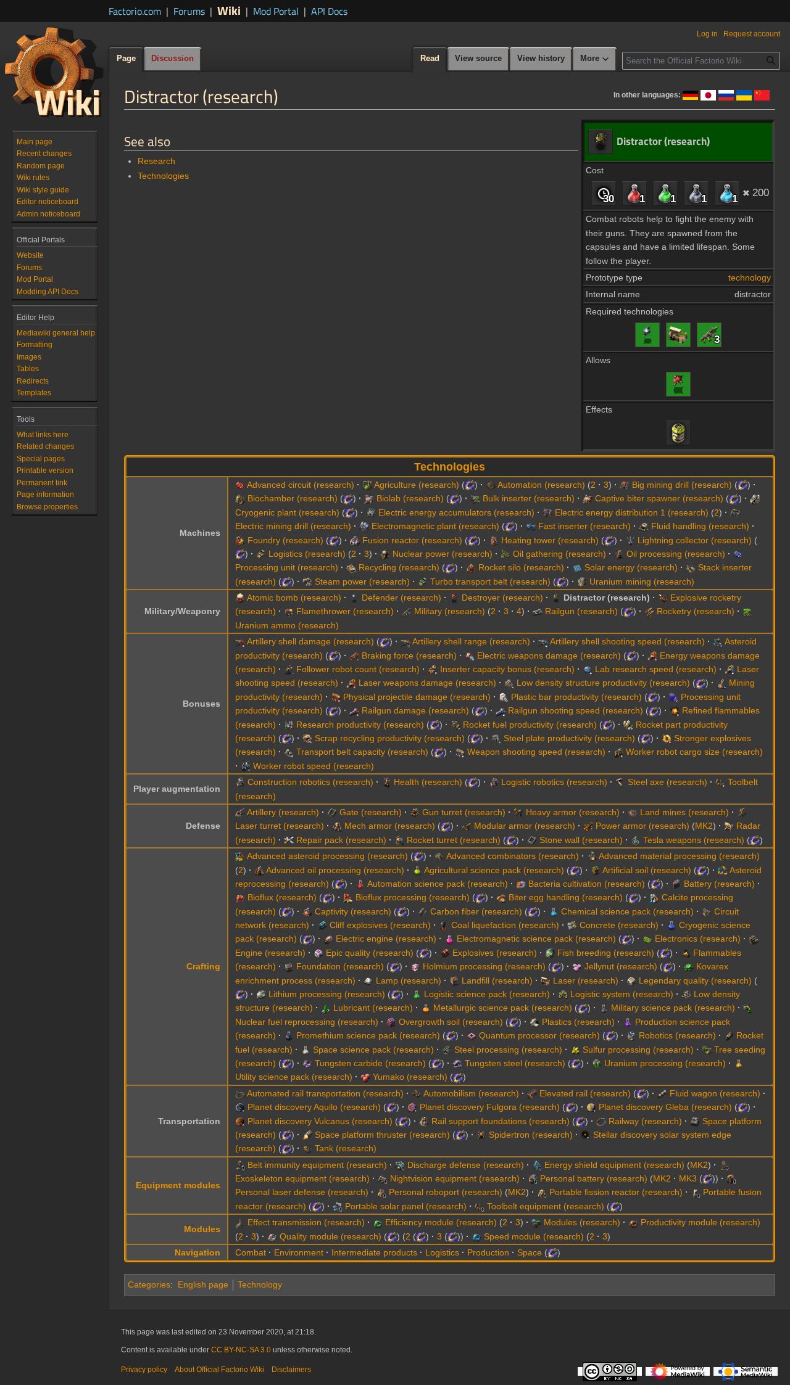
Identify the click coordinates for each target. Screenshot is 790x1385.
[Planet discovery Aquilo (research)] (240, 1107)
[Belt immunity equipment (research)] (240, 1165)
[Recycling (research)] (351, 567)
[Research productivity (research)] (289, 724)
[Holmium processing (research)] (415, 966)
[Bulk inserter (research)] (475, 498)
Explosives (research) (494, 953)
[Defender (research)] (647, 334)
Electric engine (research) (386, 938)
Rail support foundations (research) (500, 1121)
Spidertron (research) (531, 1135)
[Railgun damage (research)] (354, 710)
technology (749, 277)
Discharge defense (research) (465, 1165)
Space (529, 1252)
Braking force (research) (409, 655)
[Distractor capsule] (678, 432)
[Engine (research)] (754, 938)
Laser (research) (585, 980)
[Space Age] (470, 485)
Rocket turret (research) (454, 840)
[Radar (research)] (729, 826)
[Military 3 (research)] (709, 334)
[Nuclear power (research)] (385, 554)
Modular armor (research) (524, 826)
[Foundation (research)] (289, 966)
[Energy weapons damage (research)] (652, 655)
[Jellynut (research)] (577, 966)
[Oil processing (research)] (619, 554)
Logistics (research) (307, 554)
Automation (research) (541, 485)
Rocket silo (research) (521, 567)
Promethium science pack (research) (368, 1035)
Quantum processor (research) (539, 1035)
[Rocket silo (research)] (471, 567)
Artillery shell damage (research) (310, 641)
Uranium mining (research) (641, 581)
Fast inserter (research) (584, 526)
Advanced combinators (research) (512, 856)
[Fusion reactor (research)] (355, 540)
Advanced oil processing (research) (335, 870)
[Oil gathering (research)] (505, 554)
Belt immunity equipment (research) (317, 1165)
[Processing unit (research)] (738, 554)
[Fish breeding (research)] (550, 953)
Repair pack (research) (341, 840)
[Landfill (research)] (454, 980)
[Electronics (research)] (647, 938)
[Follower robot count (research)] (289, 669)
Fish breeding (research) (605, 953)
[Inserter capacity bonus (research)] (433, 669)
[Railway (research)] (601, 1121)
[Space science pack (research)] (305, 1049)
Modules (202, 1229)
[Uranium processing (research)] (597, 1063)
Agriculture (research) (416, 485)
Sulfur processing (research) (638, 1049)
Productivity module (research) (700, 1222)
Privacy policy (144, 1369)
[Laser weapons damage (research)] (351, 683)
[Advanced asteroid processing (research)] (240, 856)
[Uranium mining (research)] (582, 581)
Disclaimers (291, 1369)
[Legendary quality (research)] (631, 980)
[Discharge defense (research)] (400, 1165)
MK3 (688, 1178)
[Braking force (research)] (354, 655)
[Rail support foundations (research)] (424, 1121)
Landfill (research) (497, 980)
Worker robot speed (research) (313, 766)
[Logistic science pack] (665, 193)
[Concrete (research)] (572, 925)
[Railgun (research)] (538, 611)
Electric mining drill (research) (293, 526)
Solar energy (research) (631, 567)
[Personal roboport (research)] (381, 1192)
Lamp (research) (408, 980)
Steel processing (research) (508, 1049)
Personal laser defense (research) (301, 1192)
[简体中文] (762, 94)
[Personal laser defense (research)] (731, 1178)
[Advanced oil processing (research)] (259, 870)
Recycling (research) (399, 567)
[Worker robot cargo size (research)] (618, 752)
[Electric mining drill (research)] (735, 512)
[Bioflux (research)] (240, 897)
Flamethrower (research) (345, 611)
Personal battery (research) (593, 1178)
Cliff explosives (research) (380, 925)
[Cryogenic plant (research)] (755, 498)
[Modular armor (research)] (467, 826)
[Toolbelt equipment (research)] (479, 1206)
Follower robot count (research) (358, 669)
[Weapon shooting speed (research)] (460, 752)
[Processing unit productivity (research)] (673, 697)
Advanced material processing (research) (679, 856)
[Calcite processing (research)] (654, 897)
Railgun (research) (581, 611)
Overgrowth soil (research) (451, 1022)
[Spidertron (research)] (481, 1135)
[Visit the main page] (54, 71)
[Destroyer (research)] (678, 383)
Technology (260, 1284)
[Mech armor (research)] (337, 826)
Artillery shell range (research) (471, 641)
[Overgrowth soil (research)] (391, 1022)
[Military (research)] (407, 611)
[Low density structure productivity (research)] (509, 683)
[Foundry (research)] (240, 540)
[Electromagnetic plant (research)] (364, 526)
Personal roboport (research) (445, 1192)
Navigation (197, 1252)
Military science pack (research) (673, 1008)
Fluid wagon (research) (715, 1093)
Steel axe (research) (667, 782)
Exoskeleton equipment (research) (302, 1178)
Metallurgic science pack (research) (502, 1008)
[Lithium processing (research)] (261, 994)
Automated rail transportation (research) (325, 1093)
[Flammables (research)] (686, 953)
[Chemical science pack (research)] (554, 911)
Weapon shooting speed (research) (536, 752)
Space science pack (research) (373, 1049)
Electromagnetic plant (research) (435, 526)
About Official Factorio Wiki (219, 1369)
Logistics (442, 1252)
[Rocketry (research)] (649, 611)
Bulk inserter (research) (529, 498)
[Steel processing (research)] (447, 1049)
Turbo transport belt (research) (490, 581)
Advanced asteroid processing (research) (327, 856)
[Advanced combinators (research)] (439, 856)
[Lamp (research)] (368, 980)
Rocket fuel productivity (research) (530, 724)
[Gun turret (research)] (415, 812)
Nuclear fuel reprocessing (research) (306, 1022)
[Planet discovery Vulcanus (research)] (240, 1121)
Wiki (229, 10)
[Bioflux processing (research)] (348, 897)
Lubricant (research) (373, 1008)
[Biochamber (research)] (240, 498)
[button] (595, 59)
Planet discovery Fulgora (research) (490, 1107)
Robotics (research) (677, 1035)
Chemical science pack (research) (627, 911)
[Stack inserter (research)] (691, 567)
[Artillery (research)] (240, 812)
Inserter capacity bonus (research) (507, 669)
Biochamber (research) (292, 498)
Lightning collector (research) (695, 540)
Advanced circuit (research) (300, 485)
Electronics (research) (698, 938)
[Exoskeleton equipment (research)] (724, 1165)
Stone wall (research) (581, 840)
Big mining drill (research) (682, 485)
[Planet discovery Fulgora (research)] (412, 1107)
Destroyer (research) (502, 597)
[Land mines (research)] (633, 812)
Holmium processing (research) (484, 966)
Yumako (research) (410, 1077)
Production (488, 1252)
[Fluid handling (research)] (644, 526)
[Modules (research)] (536, 1222)
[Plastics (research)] (534, 1022)
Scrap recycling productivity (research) (390, 738)
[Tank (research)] (307, 1148)
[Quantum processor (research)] (471, 1035)
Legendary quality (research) (695, 980)
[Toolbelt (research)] (720, 782)
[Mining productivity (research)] (721, 683)
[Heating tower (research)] (494, 540)
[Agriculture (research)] (367, 485)
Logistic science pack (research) (487, 994)
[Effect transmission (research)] (240, 1222)
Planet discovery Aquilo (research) (314, 1107)
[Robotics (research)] (631, 1035)
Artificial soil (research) (646, 870)
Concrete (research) (619, 925)
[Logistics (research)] (261, 554)
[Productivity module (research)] (633, 1222)
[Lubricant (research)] (326, 1008)
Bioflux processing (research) (413, 897)
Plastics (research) (578, 1022)
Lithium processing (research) (326, 994)
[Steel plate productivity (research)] (496, 738)
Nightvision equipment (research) (455, 1178)
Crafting (203, 966)
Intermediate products (374, 1252)
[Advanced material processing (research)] (592, 856)
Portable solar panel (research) (406, 1206)
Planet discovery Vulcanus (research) (320, 1121)
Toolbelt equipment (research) (545, 1206)
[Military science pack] (696, 193)
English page (203, 1284)
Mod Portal (276, 11)
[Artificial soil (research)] (596, 870)
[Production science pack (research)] (628, 1022)
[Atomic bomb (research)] (240, 597)
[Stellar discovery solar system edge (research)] (586, 1135)
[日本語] (708, 94)
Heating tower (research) (550, 540)
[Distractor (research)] (556, 597)
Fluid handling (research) (700, 526)
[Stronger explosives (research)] (667, 738)
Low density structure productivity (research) (603, 683)
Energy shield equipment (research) (614, 1165)
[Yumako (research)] (365, 1077)
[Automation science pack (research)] (360, 884)
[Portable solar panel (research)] (338, 1206)
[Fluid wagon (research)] (662, 1093)
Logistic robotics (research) (554, 782)
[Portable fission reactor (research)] (542, 1192)
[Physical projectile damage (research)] (336, 697)
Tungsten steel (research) (515, 1063)
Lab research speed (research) (656, 669)
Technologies (163, 176)
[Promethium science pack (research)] (289, 1035)
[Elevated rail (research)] (532, 1093)
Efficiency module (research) (441, 1222)
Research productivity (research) (360, 724)
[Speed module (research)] (476, 1236)
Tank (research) (345, 1148)
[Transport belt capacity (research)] (289, 752)
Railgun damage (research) (415, 710)
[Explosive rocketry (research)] (663, 597)
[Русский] (726, 94)
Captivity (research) (353, 911)
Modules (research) (582, 1222)
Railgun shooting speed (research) (575, 710)
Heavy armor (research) (573, 812)
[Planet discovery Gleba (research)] (591, 1107)
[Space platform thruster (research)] (307, 1135)
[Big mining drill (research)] (625, 485)
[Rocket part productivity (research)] (628, 724)
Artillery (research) (283, 812)
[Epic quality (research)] (318, 953)
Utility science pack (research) (293, 1077)
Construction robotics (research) (310, 782)
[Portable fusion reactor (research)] (696, 1192)
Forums (189, 11)
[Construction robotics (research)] (240, 782)
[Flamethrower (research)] (289, 611)
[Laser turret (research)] (742, 812)
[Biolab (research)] (369, 498)
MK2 (704, 826)
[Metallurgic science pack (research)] (426, 1008)
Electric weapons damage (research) (549, 655)
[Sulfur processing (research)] (575, 1049)
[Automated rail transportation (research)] (240, 1093)
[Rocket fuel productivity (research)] (455, 724)
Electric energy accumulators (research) (456, 512)
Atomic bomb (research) (294, 597)
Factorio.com (135, 11)
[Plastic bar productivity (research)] (504, 697)
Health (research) (428, 782)
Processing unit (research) (286, 567)
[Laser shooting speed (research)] (729, 669)
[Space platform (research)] (695, 1121)
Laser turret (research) (279, 826)
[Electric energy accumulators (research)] (371, 512)
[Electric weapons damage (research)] (470, 655)
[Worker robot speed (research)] (246, 766)
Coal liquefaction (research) (505, 925)
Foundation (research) (340, 966)
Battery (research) (719, 884)
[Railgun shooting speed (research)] (500, 710)
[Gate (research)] (332, 812)
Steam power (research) (362, 581)
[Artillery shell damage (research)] (240, 641)
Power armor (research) (642, 826)
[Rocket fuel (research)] (729, 1035)
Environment (298, 1252)
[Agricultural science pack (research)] (417, 870)
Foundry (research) (285, 540)
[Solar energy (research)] (577, 567)
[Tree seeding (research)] (707, 1049)
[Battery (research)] (676, 884)
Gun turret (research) (463, 812)
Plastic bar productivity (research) (576, 697)
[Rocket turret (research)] (399, 840)
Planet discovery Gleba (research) (665, 1107)
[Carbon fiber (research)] (423, 911)
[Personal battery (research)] (533, 1178)
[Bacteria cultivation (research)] (521, 884)
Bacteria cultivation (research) (586, 884)
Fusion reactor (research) (412, 540)
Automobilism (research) (471, 1093)
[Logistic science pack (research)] (417, 994)
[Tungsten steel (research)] (457, 1063)
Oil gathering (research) (559, 554)
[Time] (603, 193)
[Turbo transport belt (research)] (423, 581)
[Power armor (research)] (588, 826)
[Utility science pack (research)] (739, 1063)
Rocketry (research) (695, 611)
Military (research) (449, 611)
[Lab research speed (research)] (587, 669)
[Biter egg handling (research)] (501, 897)
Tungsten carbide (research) (370, 1063)
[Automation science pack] (634, 193)
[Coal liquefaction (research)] (444, 925)
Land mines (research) (684, 812)
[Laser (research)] (678, 334)
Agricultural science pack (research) (494, 870)
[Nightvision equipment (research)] (383, 1178)
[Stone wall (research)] (532, 840)
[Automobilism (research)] (417, 1093)
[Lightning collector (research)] (630, 540)
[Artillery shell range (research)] (405, 641)
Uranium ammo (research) (287, 625)
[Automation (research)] (491, 485)
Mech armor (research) (389, 826)
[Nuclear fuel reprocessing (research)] (748, 1008)
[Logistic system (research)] (563, 994)
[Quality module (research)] (272, 1236)
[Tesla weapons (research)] (636, 840)
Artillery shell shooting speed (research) (627, 641)
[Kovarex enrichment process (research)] (689, 966)
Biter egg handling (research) (566, 897)
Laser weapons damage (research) (427, 683)
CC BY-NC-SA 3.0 (241, 1350)
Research (156, 161)
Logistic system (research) (621, 994)
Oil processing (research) (675, 554)
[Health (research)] (386, 782)
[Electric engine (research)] (328, 938)
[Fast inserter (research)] (531, 526)
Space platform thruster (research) (382, 1135)
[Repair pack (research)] (289, 840)
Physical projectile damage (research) (417, 697)
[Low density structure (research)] (686, 994)
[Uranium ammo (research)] (747, 611)
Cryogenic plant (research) (287, 512)
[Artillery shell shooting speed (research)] (543, 641)
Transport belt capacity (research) (362, 752)
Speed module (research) (534, 1236)
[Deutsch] (690, 94)
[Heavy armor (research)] (518, 812)
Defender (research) (401, 597)
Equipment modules (178, 1185)
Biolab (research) (410, 498)
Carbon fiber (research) (476, 911)
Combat (250, 1252)
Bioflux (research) (282, 897)
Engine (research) (270, 953)
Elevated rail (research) (585, 1093)
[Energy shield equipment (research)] (537, 1165)
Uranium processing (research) (665, 1063)
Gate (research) (370, 812)
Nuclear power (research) (443, 554)
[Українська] (744, 94)
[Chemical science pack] (727, 193)
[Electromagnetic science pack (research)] (449, 938)
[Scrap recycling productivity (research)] (307, 738)
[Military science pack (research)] (604, 1008)
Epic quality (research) (370, 953)
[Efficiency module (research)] (378, 1222)
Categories (149, 1284)
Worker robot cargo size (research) (694, 752)
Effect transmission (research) (306, 1222)
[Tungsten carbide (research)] (307, 1063)
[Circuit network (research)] (707, 911)
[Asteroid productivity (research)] (718, 641)
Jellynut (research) (620, 966)
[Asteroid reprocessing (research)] (723, 870)
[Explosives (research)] (445, 953)
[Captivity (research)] (307, 911)
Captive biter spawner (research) (659, 498)
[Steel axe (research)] (620, 782)
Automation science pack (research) (437, 884)
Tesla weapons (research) (693, 840)
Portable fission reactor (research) (616, 1192)
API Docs (329, 11)
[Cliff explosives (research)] (322, 925)
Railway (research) (645, 1121)
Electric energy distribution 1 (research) (632, 512)
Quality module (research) (330, 1236)
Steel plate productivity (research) (569, 738)
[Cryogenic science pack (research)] (671, 925)
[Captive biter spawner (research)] (587, 498)
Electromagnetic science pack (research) (536, 938)
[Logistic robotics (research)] (494, 782)
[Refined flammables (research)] (675, 710)
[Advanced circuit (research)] (240, 485)
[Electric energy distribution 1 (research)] (547, 512)
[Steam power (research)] (307, 581)
